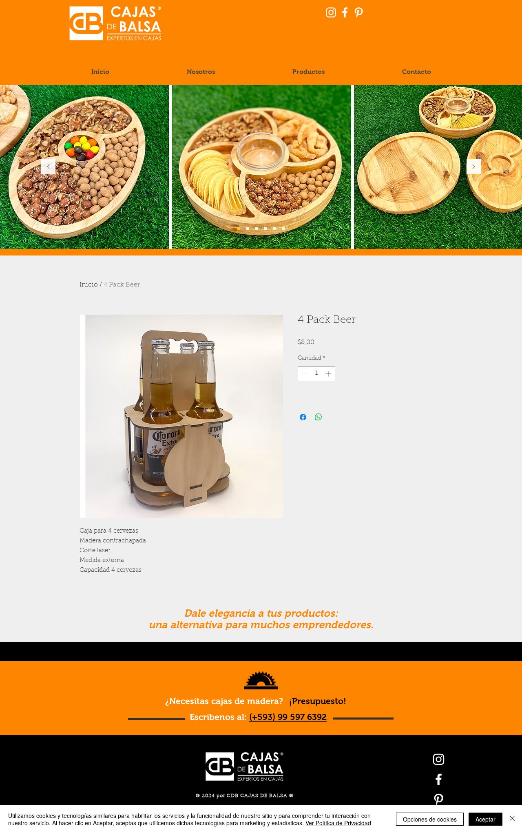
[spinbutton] (316, 374)
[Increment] (329, 374)
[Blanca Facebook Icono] (345, 12)
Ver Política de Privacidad (338, 823)
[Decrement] (304, 374)
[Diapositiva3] (274, 228)
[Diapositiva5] (265, 228)
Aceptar (485, 819)
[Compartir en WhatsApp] (318, 417)
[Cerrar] (512, 819)
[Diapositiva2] (247, 228)
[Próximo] (474, 167)
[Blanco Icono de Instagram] (331, 12)
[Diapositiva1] (238, 228)
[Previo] (48, 167)
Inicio (89, 285)
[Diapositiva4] (283, 228)
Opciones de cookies (430, 819)
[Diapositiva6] (256, 228)
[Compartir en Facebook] (303, 417)
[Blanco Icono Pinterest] (358, 12)
